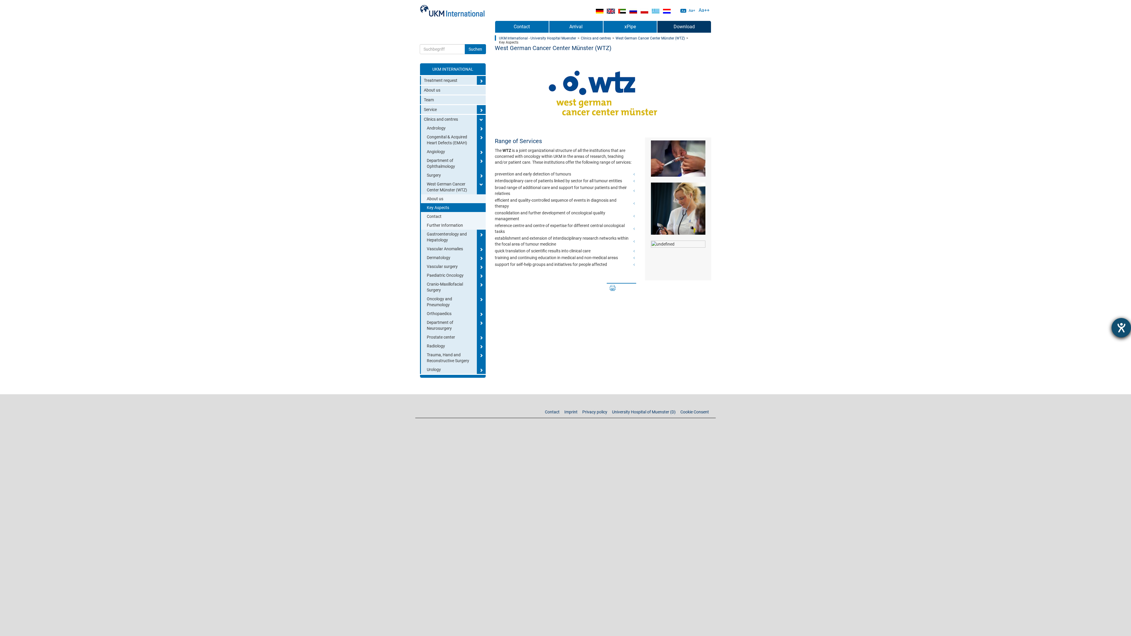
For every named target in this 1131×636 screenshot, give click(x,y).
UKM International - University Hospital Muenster (537, 38)
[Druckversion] (613, 288)
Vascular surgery (442, 266)
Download (684, 26)
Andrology (436, 128)
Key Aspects (438, 207)
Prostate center (441, 337)
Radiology (436, 346)
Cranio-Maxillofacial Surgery (445, 287)
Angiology (436, 151)
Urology (434, 369)
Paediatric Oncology (445, 275)
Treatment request (440, 80)
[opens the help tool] (1121, 327)
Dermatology (438, 257)
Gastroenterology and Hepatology (447, 237)
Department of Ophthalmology (441, 163)
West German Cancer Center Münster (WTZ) (447, 187)
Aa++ (704, 10)
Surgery (434, 175)
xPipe (630, 26)
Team (429, 99)
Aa (683, 10)
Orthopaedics (439, 313)
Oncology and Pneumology (439, 302)
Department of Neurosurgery (440, 325)
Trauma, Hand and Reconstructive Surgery (448, 357)
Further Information (445, 225)
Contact (434, 216)
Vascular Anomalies (445, 248)
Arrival (576, 26)
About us (432, 90)
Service (430, 109)
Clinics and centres (441, 119)
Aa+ (692, 10)
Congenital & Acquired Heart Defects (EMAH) (447, 140)
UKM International (452, 69)
